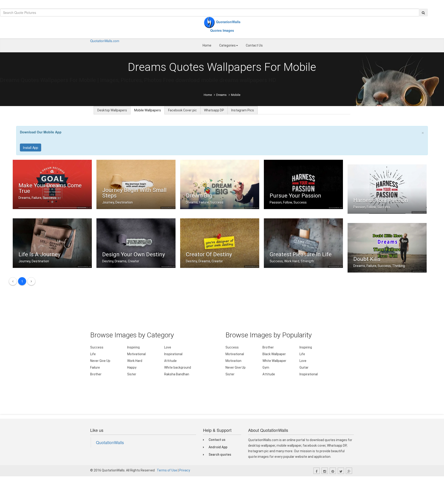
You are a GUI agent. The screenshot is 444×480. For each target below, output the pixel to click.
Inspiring (133, 347)
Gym (265, 367)
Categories (227, 45)
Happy (131, 367)
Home (207, 45)
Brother (96, 374)
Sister (131, 374)
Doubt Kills (366, 259)
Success (96, 347)
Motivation (233, 361)
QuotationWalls (110, 442)
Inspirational (173, 354)
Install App (30, 147)
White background (177, 367)
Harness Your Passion (380, 200)
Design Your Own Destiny (133, 254)
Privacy (184, 470)
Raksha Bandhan (176, 374)
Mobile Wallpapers (147, 110)
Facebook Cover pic (182, 110)
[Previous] (13, 281)
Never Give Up (100, 361)
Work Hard (134, 361)
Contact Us (254, 45)
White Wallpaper (274, 361)
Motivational (136, 354)
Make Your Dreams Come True (50, 188)
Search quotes (220, 454)
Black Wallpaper (274, 354)
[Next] (31, 281)
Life (93, 354)
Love (167, 347)
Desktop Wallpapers (112, 110)
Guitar (303, 367)
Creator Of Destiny (209, 254)
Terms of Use (167, 470)
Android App (218, 447)
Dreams (221, 95)
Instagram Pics (242, 110)
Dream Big (199, 195)
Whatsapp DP (214, 110)
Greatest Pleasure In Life (301, 254)
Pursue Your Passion (295, 195)
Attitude (170, 361)
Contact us (217, 440)
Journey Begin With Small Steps (134, 193)
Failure (95, 367)
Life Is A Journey (39, 254)
